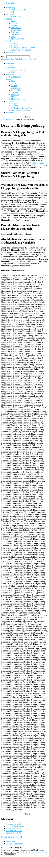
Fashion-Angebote (13, 833)
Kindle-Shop (16, 30)
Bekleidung (10, 7)
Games (14, 23)
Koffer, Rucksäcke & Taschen (23, 48)
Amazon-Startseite (13, 824)
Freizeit (9, 19)
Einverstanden (10, 855)
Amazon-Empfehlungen (15, 826)
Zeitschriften (16, 28)
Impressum (10, 841)
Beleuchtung (16, 16)
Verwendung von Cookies (36, 852)
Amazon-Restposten (14, 831)
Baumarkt (10, 3)
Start (3, 119)
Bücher (14, 25)
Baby (13, 12)
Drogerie (14, 43)
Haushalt (9, 41)
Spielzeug (15, 34)
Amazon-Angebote (13, 828)
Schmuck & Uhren (18, 10)
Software (14, 32)
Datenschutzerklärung (14, 843)
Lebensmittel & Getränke (21, 50)
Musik (13, 37)
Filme (13, 21)
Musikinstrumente (18, 39)
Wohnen (9, 52)
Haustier (14, 45)
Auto (13, 5)
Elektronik (10, 14)
